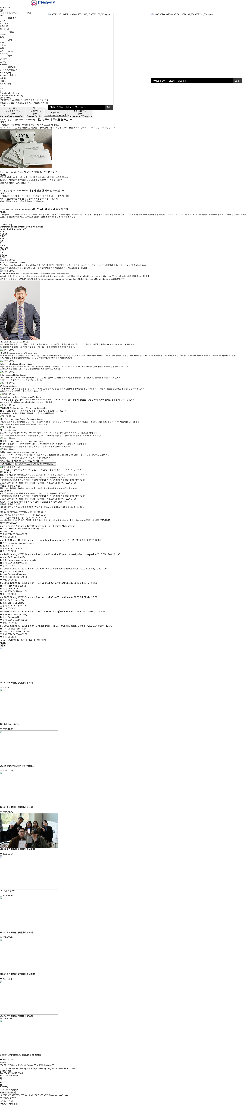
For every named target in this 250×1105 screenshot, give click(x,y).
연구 (10, 56)
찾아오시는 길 (6, 1101)
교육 (10, 40)
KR (1, 88)
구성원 (11, 32)
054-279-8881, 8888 (13, 1073)
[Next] (4, 645)
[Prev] (1, 645)
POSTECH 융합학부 (9, 1090)
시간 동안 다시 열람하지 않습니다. (169, 81)
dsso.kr (64, 1095)
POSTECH (5, 1087)
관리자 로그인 (9, 1098)
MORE (3, 122)
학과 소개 (12, 18)
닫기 (237, 81)
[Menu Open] (0, 86)
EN (1, 91)
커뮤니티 (12, 67)
